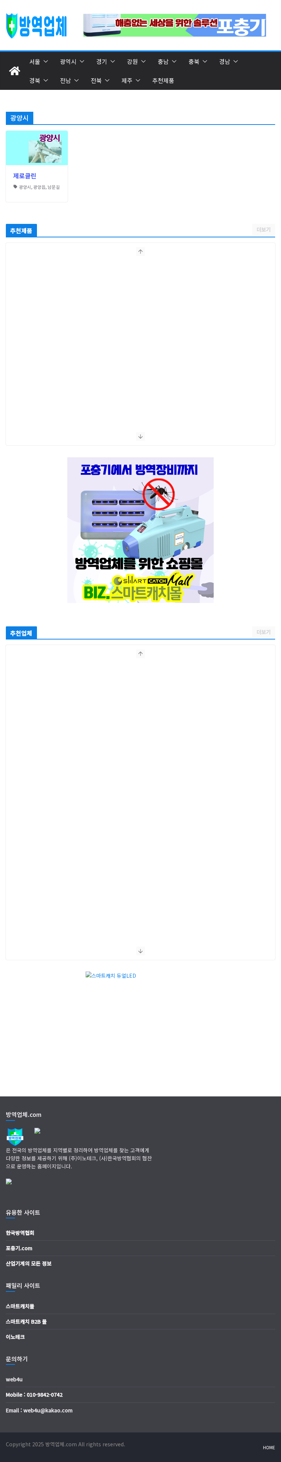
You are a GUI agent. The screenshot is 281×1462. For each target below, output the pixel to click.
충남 (163, 61)
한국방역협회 (20, 1232)
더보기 (263, 229)
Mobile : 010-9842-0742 (34, 1394)
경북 (34, 80)
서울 (34, 61)
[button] (44, 61)
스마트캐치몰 (20, 1306)
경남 (224, 61)
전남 (65, 80)
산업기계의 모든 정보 (29, 1263)
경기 (101, 61)
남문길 (54, 187)
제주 (126, 80)
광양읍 (39, 187)
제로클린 (25, 175)
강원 (132, 61)
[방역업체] (14, 71)
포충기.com (19, 1248)
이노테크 (15, 1336)
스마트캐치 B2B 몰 (26, 1321)
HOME (269, 1447)
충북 (193, 61)
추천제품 (163, 80)
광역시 (68, 61)
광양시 (25, 187)
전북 (96, 80)
